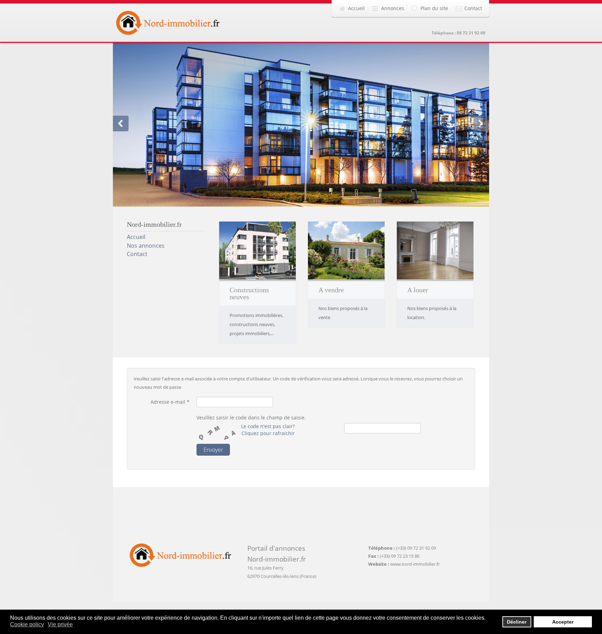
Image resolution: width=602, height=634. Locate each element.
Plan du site (434, 8)
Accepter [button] (562, 622)
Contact (473, 8)
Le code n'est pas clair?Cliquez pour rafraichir (268, 429)
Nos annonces (145, 245)
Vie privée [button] (60, 624)
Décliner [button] (516, 622)
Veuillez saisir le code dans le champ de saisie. (251, 417)
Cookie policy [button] (27, 624)
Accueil (356, 8)
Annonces (392, 8)
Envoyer (213, 450)
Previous (121, 123)
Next (481, 123)
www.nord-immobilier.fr (415, 564)
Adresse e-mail (170, 402)
